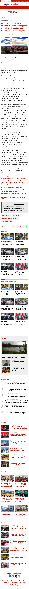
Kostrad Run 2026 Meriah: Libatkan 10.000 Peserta (19, 500)
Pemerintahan (8, 20)
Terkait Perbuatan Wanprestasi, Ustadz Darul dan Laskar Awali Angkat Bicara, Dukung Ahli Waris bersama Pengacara (16, 401)
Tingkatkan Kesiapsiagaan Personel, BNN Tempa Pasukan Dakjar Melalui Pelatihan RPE (13, 194)
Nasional (3, 20)
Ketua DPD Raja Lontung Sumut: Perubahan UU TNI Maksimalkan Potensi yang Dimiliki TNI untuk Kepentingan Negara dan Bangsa (18, 362)
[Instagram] (13, 576)
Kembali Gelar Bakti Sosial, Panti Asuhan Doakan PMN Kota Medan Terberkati (18, 549)
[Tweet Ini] (17, 226)
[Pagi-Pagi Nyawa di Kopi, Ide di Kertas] (6, 370)
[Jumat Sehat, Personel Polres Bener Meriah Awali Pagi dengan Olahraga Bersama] (7, 493)
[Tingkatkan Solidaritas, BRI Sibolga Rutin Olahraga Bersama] (7, 508)
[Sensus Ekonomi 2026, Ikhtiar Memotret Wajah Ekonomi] (5, 464)
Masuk (24, 582)
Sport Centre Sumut (7, 221)
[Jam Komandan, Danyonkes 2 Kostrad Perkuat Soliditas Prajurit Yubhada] (21, 236)
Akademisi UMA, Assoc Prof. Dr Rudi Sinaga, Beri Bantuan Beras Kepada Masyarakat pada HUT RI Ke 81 (18, 527)
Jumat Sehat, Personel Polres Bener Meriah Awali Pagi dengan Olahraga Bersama (6, 500)
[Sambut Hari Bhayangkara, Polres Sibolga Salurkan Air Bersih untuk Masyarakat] (5, 565)
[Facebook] (10, 576)
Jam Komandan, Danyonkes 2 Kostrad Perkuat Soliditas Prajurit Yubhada (12, 183)
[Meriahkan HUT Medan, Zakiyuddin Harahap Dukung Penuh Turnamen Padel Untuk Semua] (21, 508)
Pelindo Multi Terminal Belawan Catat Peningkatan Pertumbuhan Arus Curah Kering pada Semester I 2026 (18, 442)
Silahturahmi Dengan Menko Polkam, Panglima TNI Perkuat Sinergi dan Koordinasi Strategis (14, 179)
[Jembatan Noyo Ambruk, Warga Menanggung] (14, 347)
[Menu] (2, 4)
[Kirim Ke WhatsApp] (26, 226)
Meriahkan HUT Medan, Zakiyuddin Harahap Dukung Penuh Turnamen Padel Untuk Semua (21, 514)
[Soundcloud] (19, 576)
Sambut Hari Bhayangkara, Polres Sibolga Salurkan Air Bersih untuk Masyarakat (18, 564)
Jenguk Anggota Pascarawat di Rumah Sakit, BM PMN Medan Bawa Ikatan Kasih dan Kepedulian (18, 534)
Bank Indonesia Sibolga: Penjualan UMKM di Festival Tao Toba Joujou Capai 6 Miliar (19, 427)
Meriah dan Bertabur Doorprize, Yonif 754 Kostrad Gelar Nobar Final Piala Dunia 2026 (21, 485)
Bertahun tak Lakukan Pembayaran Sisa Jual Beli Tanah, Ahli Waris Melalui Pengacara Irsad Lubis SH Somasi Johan (16, 395)
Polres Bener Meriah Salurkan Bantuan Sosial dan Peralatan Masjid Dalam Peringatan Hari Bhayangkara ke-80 (18, 542)
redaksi (6, 33)
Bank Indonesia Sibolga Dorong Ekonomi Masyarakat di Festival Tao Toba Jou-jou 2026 (18, 434)
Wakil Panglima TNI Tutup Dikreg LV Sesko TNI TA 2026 (13, 198)
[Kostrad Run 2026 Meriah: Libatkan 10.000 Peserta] (21, 493)
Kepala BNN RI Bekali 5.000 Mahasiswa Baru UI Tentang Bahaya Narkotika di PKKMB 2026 (13, 186)
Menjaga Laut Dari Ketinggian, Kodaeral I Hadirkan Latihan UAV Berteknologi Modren (13, 190)
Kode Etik (15, 581)
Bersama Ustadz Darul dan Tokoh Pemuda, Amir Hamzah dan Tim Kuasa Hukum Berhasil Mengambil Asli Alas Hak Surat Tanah (16, 413)
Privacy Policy (23, 581)
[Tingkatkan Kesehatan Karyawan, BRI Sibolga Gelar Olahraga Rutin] (7, 478)
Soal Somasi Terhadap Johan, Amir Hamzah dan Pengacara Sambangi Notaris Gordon (15, 407)
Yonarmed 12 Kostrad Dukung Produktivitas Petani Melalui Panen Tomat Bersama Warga (17, 456)
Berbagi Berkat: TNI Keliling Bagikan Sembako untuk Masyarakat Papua (17, 556)
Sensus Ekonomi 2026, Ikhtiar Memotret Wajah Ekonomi (18, 464)
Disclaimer (6, 582)
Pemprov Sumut (16, 215)
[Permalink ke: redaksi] (2, 34)
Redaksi (9, 581)
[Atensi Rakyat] (11, 4)
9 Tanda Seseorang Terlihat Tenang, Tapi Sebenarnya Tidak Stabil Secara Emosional (15, 384)
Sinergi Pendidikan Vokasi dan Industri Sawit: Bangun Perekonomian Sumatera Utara (16, 390)
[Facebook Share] (13, 226)
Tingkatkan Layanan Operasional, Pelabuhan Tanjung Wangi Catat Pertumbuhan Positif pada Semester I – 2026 (18, 449)
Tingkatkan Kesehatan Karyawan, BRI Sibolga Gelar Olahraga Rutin (6, 485)
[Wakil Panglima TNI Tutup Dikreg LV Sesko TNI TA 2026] (21, 266)
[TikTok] (16, 576)
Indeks (4, 581)
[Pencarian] (27, 4)
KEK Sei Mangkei (6, 215)
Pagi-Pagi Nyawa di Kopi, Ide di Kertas (19, 369)
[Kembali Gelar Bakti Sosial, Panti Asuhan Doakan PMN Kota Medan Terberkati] (5, 550)
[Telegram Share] (23, 226)
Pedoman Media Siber (15, 582)
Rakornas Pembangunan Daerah (10, 218)
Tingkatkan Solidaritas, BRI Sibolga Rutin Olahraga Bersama (7, 514)
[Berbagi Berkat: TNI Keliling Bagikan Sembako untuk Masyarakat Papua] (5, 557)
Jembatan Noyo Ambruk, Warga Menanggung (13, 357)
